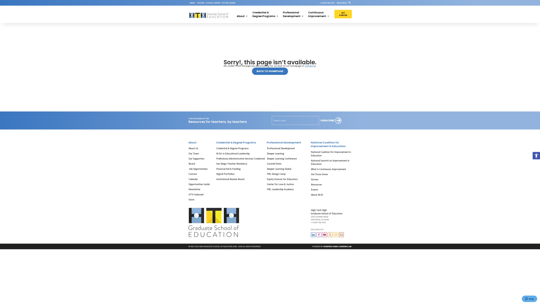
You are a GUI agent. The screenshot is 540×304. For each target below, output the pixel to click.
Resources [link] (342, 3)
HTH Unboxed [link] (196, 194)
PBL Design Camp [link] (276, 174)
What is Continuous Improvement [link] (328, 169)
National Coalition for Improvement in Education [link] (331, 153)
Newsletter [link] (194, 189)
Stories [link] (314, 179)
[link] (536, 155)
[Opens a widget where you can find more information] (529, 299)
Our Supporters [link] (196, 158)
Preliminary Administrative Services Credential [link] (240, 158)
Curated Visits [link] (274, 163)
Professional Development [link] (281, 148)
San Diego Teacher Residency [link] (231, 163)
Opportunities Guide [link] (199, 184)
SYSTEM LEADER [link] (228, 3)
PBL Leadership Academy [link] (280, 189)
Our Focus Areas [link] (319, 174)
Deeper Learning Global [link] (279, 168)
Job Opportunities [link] (198, 168)
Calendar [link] (193, 179)
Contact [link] (193, 174)
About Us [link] (193, 148)
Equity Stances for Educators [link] (282, 179)
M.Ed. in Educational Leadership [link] (233, 153)
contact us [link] (310, 65)
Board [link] (192, 163)
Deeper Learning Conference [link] (282, 158)
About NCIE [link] (317, 194)
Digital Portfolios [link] (225, 174)
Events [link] (314, 189)
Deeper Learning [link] (275, 153)
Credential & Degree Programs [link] (232, 148)
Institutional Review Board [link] (230, 179)
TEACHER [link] (200, 3)
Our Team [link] (194, 153)
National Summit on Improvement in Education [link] (330, 162)
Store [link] (191, 199)
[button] (240, 14)
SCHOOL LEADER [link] (213, 3)
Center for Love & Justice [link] (280, 184)
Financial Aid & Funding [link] (228, 168)
